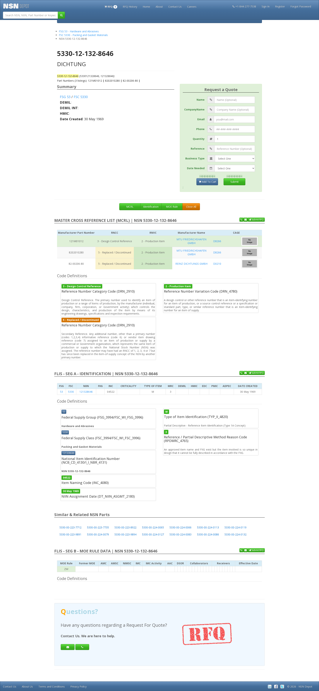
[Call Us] (241, 220)
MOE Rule (172, 206)
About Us (27, 686)
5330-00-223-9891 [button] (70, 534)
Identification (151, 206)
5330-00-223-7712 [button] (70, 527)
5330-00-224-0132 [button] (235, 534)
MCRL (129, 206)
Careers (191, 6)
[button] (111, 6)
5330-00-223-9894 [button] (125, 534)
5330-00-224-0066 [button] (180, 527)
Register (280, 6)
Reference (198, 148)
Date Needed (196, 168)
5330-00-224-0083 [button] (180, 534)
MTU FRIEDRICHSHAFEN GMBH (191, 241)
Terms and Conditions (51, 686)
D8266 (217, 241)
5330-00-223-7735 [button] (98, 527)
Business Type (195, 158)
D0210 (217, 263)
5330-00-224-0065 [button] (153, 527)
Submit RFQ (257, 219)
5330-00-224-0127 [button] (153, 534)
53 (61, 391)
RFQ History (130, 6)
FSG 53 (65, 97)
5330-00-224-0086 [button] (208, 534)
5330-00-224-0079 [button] (98, 534)
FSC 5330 (81, 97)
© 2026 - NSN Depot (299, 686)
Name (201, 99)
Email (201, 119)
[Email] (68, 647)
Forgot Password (300, 6)
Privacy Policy (78, 686)
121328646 (86, 391)
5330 (71, 391)
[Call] (82, 647)
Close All (191, 206)
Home (146, 6)
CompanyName (194, 109)
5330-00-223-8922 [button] (125, 527)
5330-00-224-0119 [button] (235, 527)
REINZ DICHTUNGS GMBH (191, 263)
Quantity (199, 139)
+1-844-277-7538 (245, 6)
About (159, 6)
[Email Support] (245, 220)
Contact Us (175, 6)
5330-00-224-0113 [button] (208, 527)
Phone (200, 129)
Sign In (266, 6)
